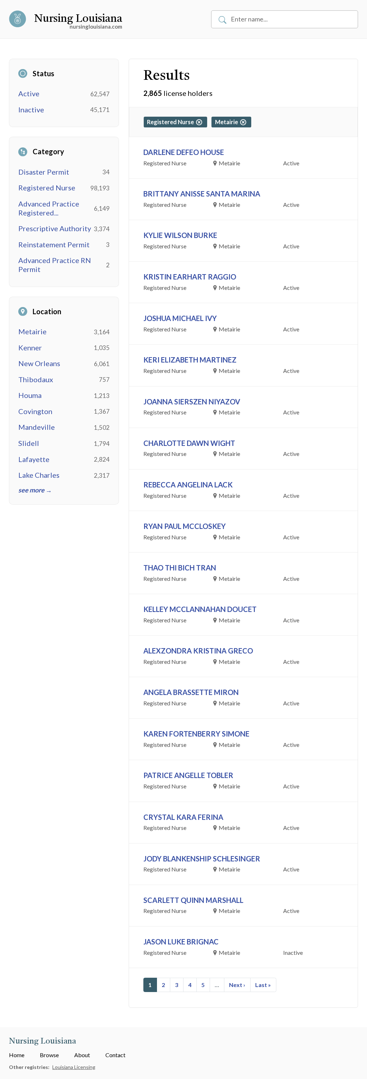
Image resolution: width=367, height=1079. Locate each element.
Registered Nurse (46, 187)
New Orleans (39, 363)
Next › (237, 984)
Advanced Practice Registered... (48, 208)
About (82, 1054)
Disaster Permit (43, 171)
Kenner (30, 347)
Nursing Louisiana (78, 19)
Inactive (31, 109)
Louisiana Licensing (73, 1067)
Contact (115, 1054)
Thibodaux (35, 379)
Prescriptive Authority (54, 228)
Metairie (32, 331)
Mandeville (36, 427)
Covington (35, 411)
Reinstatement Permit (54, 244)
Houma (30, 395)
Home (16, 1054)
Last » (263, 984)
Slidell (28, 443)
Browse (49, 1054)
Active (28, 93)
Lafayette (33, 459)
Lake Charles (38, 475)
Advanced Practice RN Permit (54, 264)
